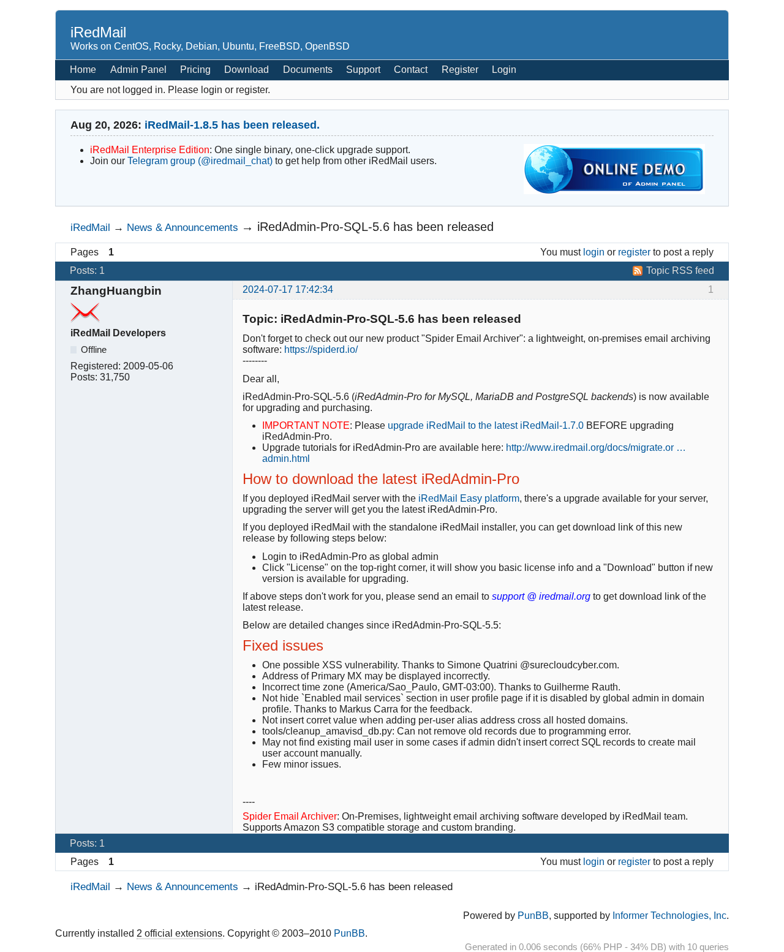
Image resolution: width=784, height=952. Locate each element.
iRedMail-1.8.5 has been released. (232, 125)
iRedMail (98, 32)
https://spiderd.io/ (321, 349)
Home (83, 69)
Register (460, 69)
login (594, 252)
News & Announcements (182, 227)
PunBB (533, 915)
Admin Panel (138, 69)
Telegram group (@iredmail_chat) (200, 161)
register (634, 252)
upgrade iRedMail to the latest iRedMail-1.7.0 (486, 425)
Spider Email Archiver (290, 816)
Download (246, 69)
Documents (308, 69)
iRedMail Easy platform (468, 498)
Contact (411, 69)
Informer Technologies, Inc (669, 915)
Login (504, 69)
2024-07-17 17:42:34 (288, 289)
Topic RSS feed (680, 270)
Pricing (195, 69)
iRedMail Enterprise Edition (149, 150)
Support (363, 69)
